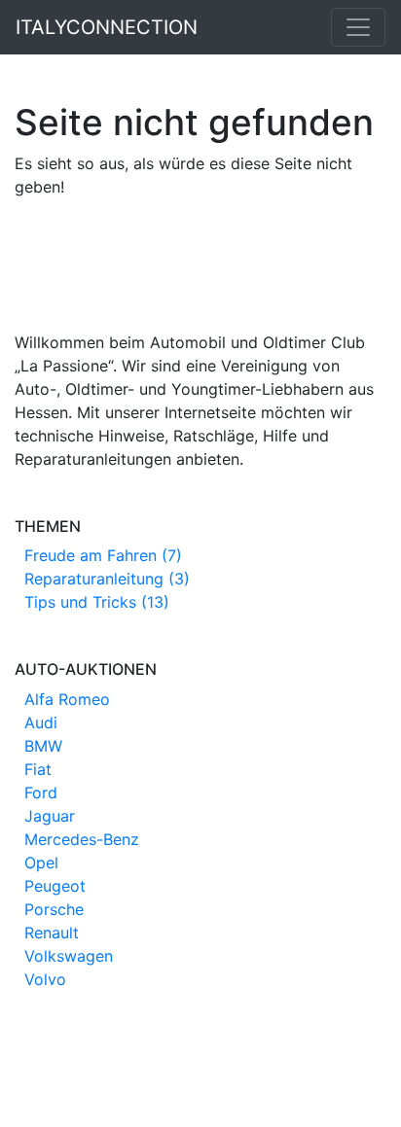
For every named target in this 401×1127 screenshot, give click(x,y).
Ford (40, 792)
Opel (41, 862)
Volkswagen (68, 956)
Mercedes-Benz (81, 839)
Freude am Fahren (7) (103, 555)
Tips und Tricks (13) (96, 602)
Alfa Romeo (67, 699)
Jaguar (49, 816)
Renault (51, 932)
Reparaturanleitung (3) (107, 578)
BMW (43, 746)
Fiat (38, 769)
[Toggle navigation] (358, 27)
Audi (40, 722)
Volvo (45, 979)
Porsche (54, 909)
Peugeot (55, 886)
